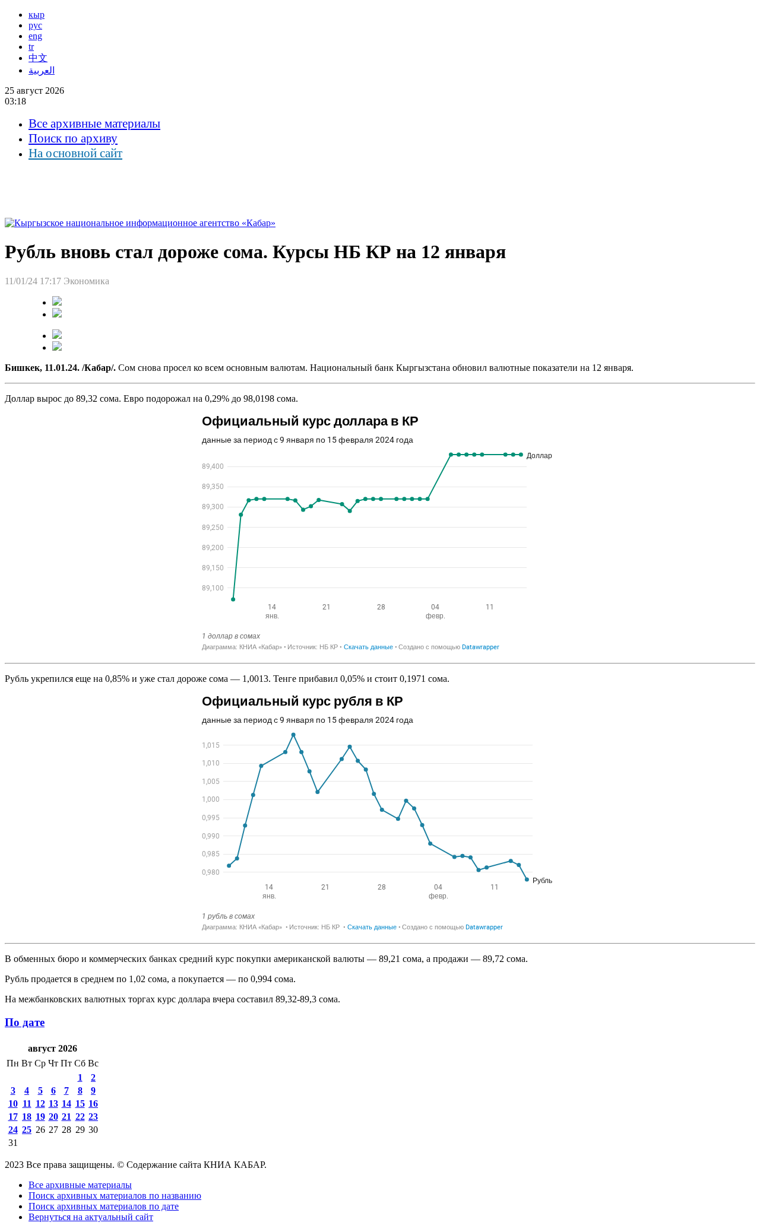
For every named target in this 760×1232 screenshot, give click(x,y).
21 (66, 1117)
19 (40, 1117)
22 (80, 1117)
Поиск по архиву (73, 138)
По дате (25, 1022)
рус (35, 25)
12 (40, 1103)
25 (26, 1130)
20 (53, 1117)
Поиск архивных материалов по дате (103, 1206)
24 (13, 1130)
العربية (41, 70)
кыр (36, 14)
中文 (38, 58)
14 (66, 1103)
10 (13, 1103)
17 (13, 1117)
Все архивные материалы (94, 123)
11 (27, 1103)
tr (31, 47)
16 (93, 1103)
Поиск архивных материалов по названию (114, 1195)
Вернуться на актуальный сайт (90, 1217)
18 (26, 1117)
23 (93, 1117)
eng (35, 36)
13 (53, 1103)
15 (80, 1103)
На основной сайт (75, 153)
